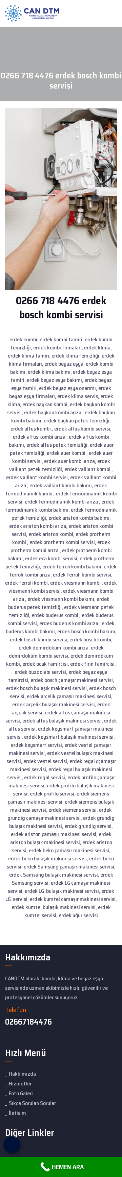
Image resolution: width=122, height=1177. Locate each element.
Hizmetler (20, 1083)
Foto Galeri (21, 1093)
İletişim (17, 1113)
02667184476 (28, 1021)
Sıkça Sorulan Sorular (32, 1103)
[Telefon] (11, 1144)
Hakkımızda (22, 1074)
